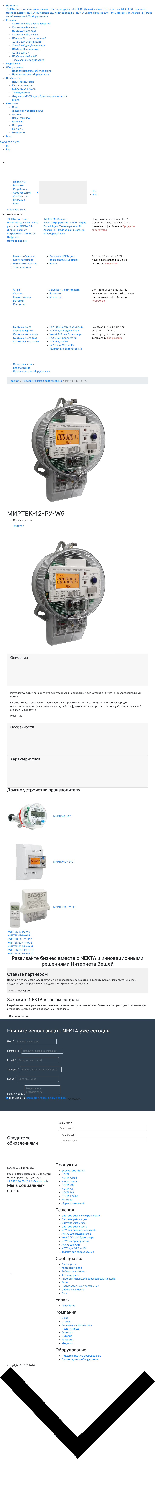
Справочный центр (73, 1289)
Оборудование (14, 67)
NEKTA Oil (67, 1188)
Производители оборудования (30, 74)
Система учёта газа (24, 30)
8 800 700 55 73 (9, 142)
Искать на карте (19, 1015)
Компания (12, 103)
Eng (8, 149)
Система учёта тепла (25, 34)
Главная (14, 380)
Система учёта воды (24, 27)
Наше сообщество (23, 81)
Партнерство (69, 1264)
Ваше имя (65, 1122)
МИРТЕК (19, 526)
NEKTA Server (70, 1181)
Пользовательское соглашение (80, 1285)
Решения (11, 19)
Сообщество (13, 78)
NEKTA (65, 1174)
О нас (15, 107)
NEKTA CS (68, 1185)
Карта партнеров (22, 85)
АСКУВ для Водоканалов (26, 41)
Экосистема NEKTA (73, 1170)
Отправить (74, 1098)
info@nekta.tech (38, 1181)
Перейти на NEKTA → (30, 1477)
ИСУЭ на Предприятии (25, 49)
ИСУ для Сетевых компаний (29, 38)
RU (7, 145)
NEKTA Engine (70, 1195)
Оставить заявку (12, 214)
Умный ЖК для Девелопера (28, 45)
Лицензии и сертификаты (27, 110)
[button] (37, 192)
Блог (9, 136)
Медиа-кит (18, 132)
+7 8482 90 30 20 (17, 1181)
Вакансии (17, 121)
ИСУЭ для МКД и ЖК (24, 56)
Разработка (13, 63)
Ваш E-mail (69, 1135)
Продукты (12, 5)
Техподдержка (21, 92)
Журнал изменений (73, 1203)
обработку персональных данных (46, 1097)
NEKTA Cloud (69, 1177)
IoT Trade (67, 1199)
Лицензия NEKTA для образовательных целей (39, 96)
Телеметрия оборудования (28, 59)
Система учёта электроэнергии (31, 23)
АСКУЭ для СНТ (21, 52)
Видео (16, 99)
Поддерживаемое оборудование (31, 70)
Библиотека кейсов (24, 88)
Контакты (17, 128)
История (17, 125)
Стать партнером (19, 990)
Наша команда (21, 117)
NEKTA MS (68, 1192)
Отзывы (16, 114)
